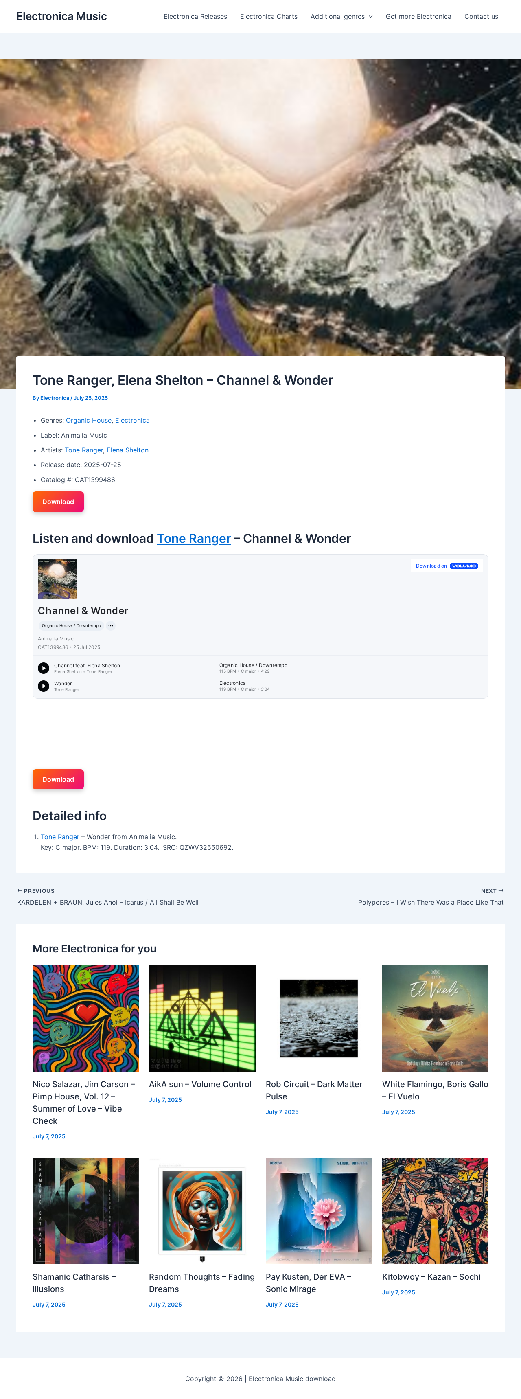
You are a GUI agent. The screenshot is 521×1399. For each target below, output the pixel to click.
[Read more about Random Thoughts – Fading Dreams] (202, 1210)
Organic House (89, 420)
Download (58, 502)
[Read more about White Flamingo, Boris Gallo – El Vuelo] (435, 1018)
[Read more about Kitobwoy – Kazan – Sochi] (435, 1210)
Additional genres (338, 16)
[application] (369, 16)
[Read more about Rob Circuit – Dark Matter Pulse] (319, 1018)
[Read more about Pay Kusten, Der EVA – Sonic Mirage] (319, 1210)
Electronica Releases (195, 16)
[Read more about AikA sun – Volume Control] (202, 1018)
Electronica (132, 420)
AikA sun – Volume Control (200, 1084)
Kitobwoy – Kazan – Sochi (431, 1277)
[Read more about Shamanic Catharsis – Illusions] (86, 1210)
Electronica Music (61, 16)
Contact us (481, 16)
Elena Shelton (128, 450)
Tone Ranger (84, 450)
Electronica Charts (269, 16)
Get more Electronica (418, 16)
